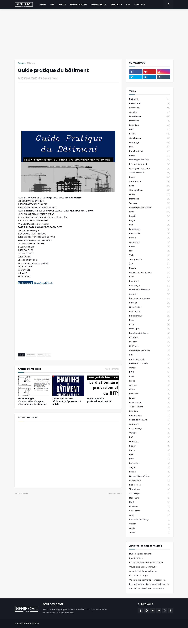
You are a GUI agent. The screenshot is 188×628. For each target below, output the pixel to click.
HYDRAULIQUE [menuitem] (98, 4)
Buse (149, 320)
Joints (149, 528)
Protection (149, 463)
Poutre (149, 133)
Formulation (149, 311)
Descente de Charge (149, 519)
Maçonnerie (149, 480)
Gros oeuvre (149, 116)
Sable (149, 450)
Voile (149, 255)
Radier (149, 445)
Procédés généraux (149, 333)
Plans (149, 211)
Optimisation (149, 402)
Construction (149, 138)
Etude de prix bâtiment (140, 553)
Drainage (149, 281)
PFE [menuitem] (128, 4)
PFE (48, 355)
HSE (149, 437)
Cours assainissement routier (143, 566)
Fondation (149, 125)
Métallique (149, 328)
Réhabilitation (149, 415)
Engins (149, 398)
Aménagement (149, 359)
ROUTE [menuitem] (62, 4)
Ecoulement (149, 229)
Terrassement (149, 406)
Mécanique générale (149, 350)
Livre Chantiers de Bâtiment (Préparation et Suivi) (66, 401)
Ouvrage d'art (149, 190)
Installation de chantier (149, 272)
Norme (149, 237)
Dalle (149, 185)
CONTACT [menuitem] (139, 4)
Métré (149, 389)
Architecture (149, 181)
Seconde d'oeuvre (149, 419)
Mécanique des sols (149, 159)
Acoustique (149, 493)
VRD (149, 354)
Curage (149, 432)
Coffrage (149, 337)
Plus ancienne (113, 493)
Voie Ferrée (149, 510)
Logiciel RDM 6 (136, 558)
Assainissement (149, 172)
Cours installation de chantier (143, 571)
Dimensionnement (149, 164)
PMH (149, 454)
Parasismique (149, 315)
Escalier (149, 341)
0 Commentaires (49, 78)
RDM (149, 129)
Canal (149, 324)
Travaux (149, 203)
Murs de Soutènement (149, 289)
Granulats (149, 441)
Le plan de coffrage (138, 575)
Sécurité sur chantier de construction (146, 588)
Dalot (149, 376)
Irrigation (149, 411)
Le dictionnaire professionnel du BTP (99, 400)
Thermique (149, 489)
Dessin (149, 246)
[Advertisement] (94, 33)
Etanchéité (149, 497)
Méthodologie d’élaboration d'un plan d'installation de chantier (32, 401)
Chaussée (149, 242)
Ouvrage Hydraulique (149, 168)
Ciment (149, 367)
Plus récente (22, 493)
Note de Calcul (149, 151)
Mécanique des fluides (149, 207)
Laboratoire (149, 233)
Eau (149, 224)
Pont (149, 276)
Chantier (149, 112)
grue (149, 515)
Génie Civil (149, 107)
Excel (149, 250)
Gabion (149, 523)
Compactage (149, 428)
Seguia (149, 467)
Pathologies (149, 484)
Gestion (149, 385)
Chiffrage (149, 424)
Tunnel (149, 532)
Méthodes (149, 198)
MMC (149, 502)
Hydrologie (149, 285)
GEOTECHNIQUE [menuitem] (78, 4)
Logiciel (149, 216)
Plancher (149, 393)
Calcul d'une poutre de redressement (147, 579)
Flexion (149, 268)
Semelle (149, 294)
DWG (149, 372)
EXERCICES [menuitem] (116, 4)
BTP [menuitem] (52, 4)
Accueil (21, 63)
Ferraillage (149, 142)
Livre (149, 146)
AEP (149, 263)
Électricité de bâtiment (149, 298)
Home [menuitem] (43, 4)
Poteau (149, 177)
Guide (40, 355)
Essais (149, 380)
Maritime (149, 506)
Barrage (149, 302)
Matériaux (149, 120)
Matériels (149, 346)
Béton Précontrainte (149, 363)
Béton (149, 155)
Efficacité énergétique (149, 476)
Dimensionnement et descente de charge (149, 584)
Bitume (149, 471)
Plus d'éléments (112, 369)
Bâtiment (31, 63)
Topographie (149, 259)
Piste (149, 458)
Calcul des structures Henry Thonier (146, 562)
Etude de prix (149, 307)
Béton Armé (149, 103)
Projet (149, 220)
